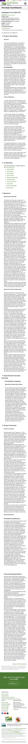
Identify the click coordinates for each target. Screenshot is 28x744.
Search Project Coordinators (8, 697)
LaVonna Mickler (11, 179)
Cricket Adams (10, 169)
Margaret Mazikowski (12, 177)
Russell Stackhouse (12, 185)
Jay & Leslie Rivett (11, 181)
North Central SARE (6, 704)
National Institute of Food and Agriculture (16, 733)
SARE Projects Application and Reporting (11, 699)
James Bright (10, 171)
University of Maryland (13, 730)
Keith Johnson (10, 175)
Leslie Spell (10, 183)
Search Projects (5, 695)
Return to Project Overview (19, 664)
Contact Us (15, 709)
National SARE (5, 702)
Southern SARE (5, 707)
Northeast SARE (5, 705)
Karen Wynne (10, 187)
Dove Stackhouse (6, 28)
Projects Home (5, 694)
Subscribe (13, 683)
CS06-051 (8, 15)
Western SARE (5, 709)
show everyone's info (9, 167)
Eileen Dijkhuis (10, 173)
